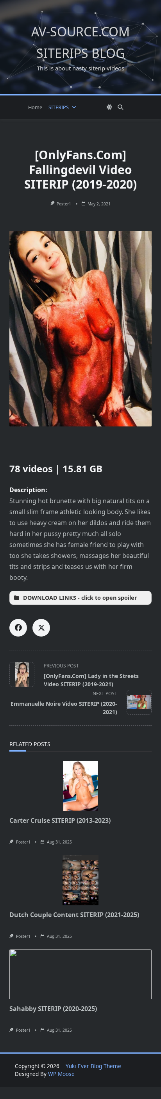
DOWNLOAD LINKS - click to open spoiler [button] (80, 597)
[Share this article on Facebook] (18, 628)
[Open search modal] (120, 107)
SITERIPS (58, 107)
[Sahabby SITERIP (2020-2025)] (80, 974)
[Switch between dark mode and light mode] (109, 107)
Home (35, 107)
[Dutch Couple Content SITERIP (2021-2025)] (80, 880)
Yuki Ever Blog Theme (93, 1066)
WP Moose (61, 1073)
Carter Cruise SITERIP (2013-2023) (60, 820)
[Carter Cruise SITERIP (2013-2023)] (80, 786)
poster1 (64, 204)
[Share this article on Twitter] (41, 628)
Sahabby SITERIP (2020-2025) (53, 1008)
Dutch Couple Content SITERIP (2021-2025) (74, 914)
